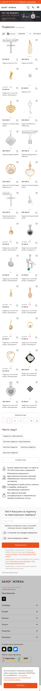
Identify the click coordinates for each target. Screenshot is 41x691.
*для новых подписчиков (10, 572)
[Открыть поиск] (28, 7)
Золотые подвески (10, 447)
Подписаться (20, 545)
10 (31, 421)
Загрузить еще (20, 415)
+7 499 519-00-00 (8, 589)
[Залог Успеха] (8, 7)
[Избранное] (17, 40)
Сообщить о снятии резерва (16, 59)
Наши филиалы (8, 593)
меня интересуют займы (18, 538)
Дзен (4, 599)
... (26, 421)
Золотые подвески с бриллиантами (16, 441)
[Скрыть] (39, 2)
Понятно (20, 685)
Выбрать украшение (20, 2)
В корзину (36, 59)
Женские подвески (28, 447)
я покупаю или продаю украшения (22, 533)
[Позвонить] (33, 7)
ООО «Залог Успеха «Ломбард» (20, 561)
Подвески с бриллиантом (13, 436)
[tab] (31, 56)
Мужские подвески (10, 453)
